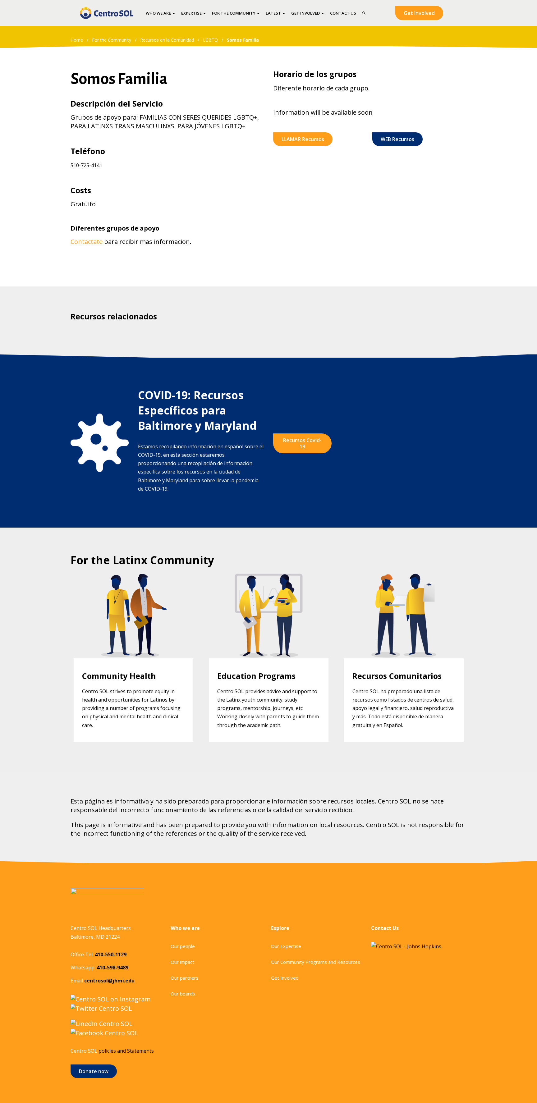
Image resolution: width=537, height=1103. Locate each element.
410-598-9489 (112, 967)
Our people (183, 946)
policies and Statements (126, 1050)
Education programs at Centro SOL (268, 581)
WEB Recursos (397, 139)
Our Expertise (286, 946)
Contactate (87, 241)
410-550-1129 (110, 954)
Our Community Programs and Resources (315, 962)
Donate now (93, 1071)
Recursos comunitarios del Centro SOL (403, 581)
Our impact (182, 962)
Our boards (183, 994)
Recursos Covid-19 (302, 443)
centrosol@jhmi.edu (109, 980)
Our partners (185, 978)
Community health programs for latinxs (133, 581)
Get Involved (419, 13)
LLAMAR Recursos (303, 139)
